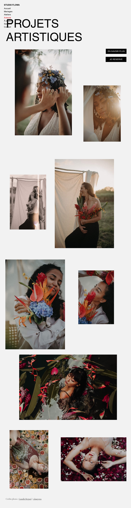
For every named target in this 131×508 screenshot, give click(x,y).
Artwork (7, 17)
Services (8, 24)
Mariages (8, 11)
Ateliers (7, 14)
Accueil (7, 8)
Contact (7, 27)
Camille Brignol (25, 499)
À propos (8, 20)
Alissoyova (37, 499)
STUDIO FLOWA (12, 5)
